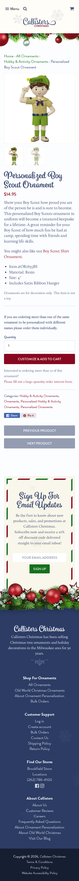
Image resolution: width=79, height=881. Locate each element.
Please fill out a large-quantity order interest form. (38, 382)
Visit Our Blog (39, 838)
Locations (39, 774)
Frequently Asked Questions (39, 821)
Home (8, 56)
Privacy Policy (39, 867)
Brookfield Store (39, 768)
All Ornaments (27, 56)
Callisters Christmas (53, 856)
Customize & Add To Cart (39, 359)
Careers (39, 816)
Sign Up (39, 568)
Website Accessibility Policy (40, 873)
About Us (39, 805)
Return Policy (39, 748)
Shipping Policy (39, 743)
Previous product (39, 430)
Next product (39, 443)
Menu (14, 9)
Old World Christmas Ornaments (39, 690)
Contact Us (39, 738)
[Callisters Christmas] (39, 23)
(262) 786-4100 (39, 779)
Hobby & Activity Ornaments (26, 61)
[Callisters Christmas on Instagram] (42, 785)
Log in (39, 721)
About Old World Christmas (40, 832)
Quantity (10, 337)
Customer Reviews (39, 810)
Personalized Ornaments (37, 407)
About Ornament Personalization (39, 696)
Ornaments (11, 401)
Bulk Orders (40, 701)
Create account (39, 726)
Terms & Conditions (40, 861)
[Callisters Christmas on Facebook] (37, 785)
